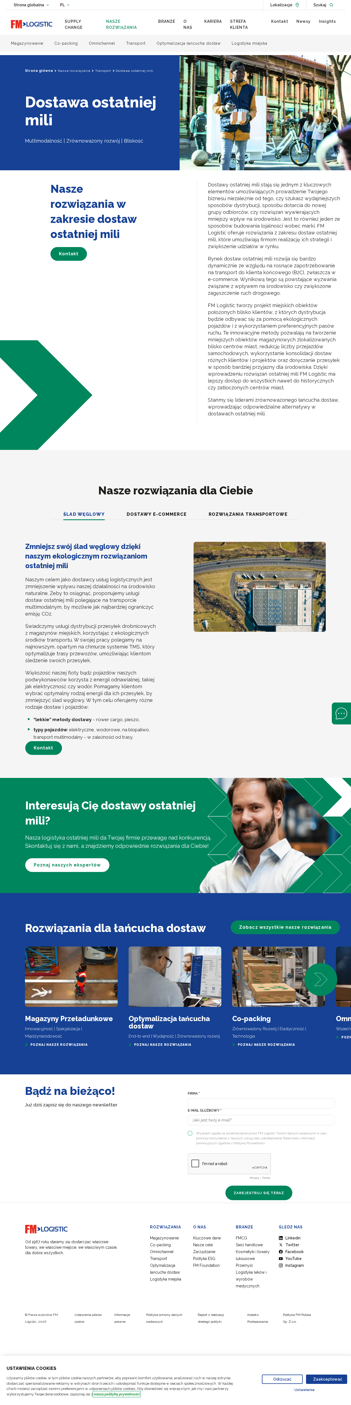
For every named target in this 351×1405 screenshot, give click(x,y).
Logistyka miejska (165, 1279)
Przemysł (244, 1265)
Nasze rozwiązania (74, 71)
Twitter (292, 1245)
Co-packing (160, 1245)
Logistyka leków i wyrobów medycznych (251, 1279)
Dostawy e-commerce (157, 514)
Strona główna (39, 71)
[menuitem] (81, 24)
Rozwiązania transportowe (248, 514)
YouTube (293, 1258)
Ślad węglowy (83, 514)
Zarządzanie (204, 1252)
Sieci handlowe (249, 1245)
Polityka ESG (204, 1258)
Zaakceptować (327, 1379)
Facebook (294, 1252)
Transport (103, 71)
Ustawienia (305, 1390)
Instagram (294, 1265)
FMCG (241, 1238)
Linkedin (293, 1238)
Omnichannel (162, 1252)
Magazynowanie (164, 1238)
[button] (320, 979)
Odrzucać (282, 1379)
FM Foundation (206, 1265)
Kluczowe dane (207, 1238)
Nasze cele (203, 1245)
